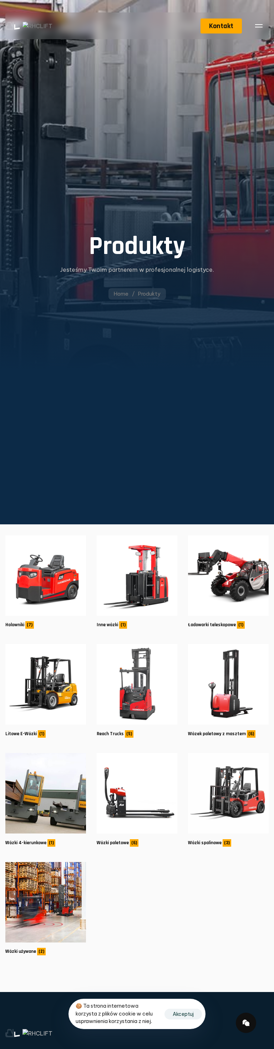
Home (121, 293)
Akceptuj (183, 1014)
